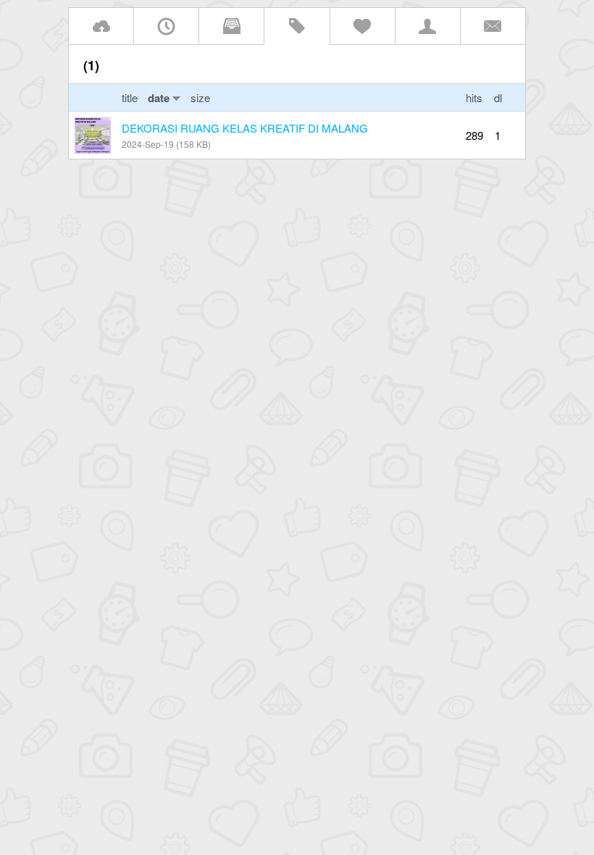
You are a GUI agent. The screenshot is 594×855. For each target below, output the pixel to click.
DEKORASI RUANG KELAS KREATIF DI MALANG (245, 127)
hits (474, 97)
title (131, 97)
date (159, 98)
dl (498, 97)
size (200, 97)
